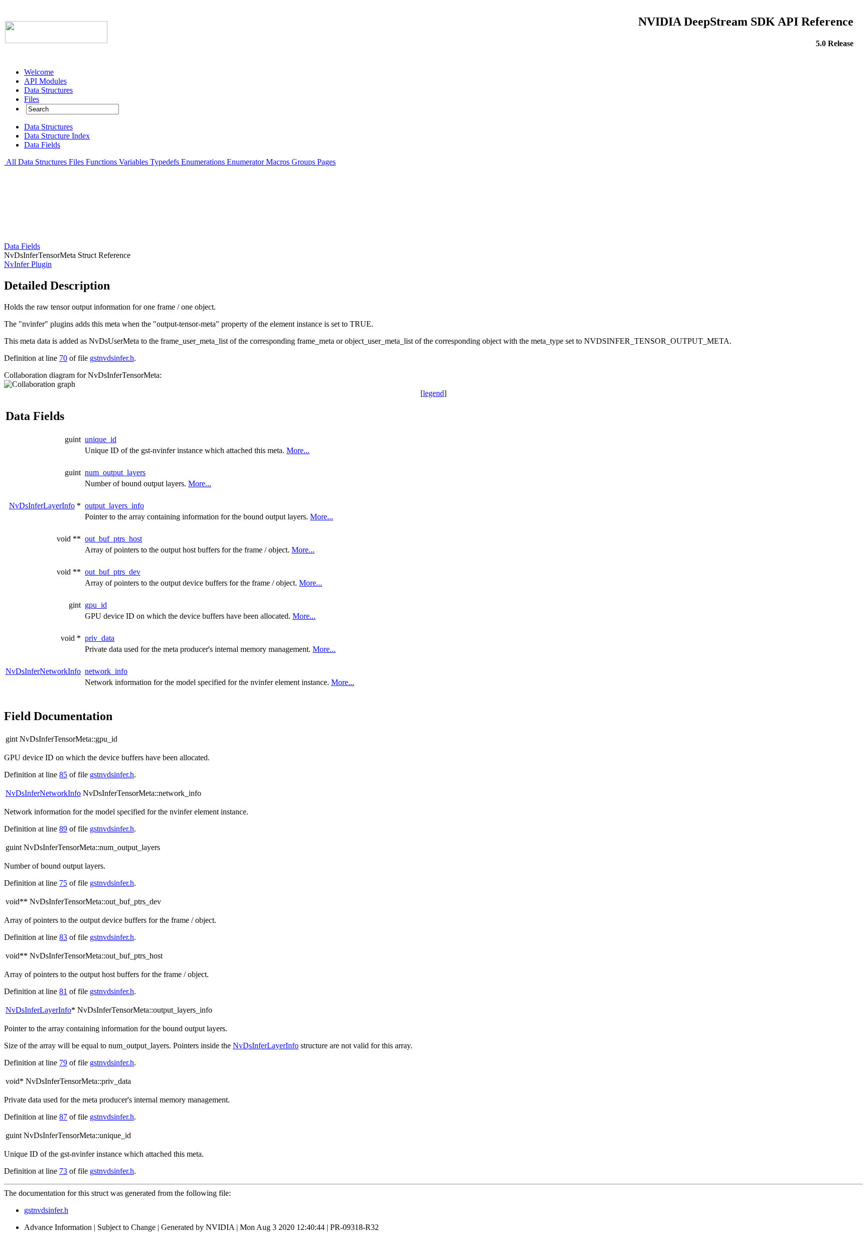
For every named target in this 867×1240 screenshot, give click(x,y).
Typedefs (164, 162)
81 (63, 991)
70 (63, 358)
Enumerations (203, 162)
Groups (303, 162)
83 (63, 937)
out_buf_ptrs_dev (112, 572)
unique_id (100, 439)
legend (433, 393)
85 (63, 774)
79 (63, 1062)
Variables (133, 162)
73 (63, 1171)
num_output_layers (115, 472)
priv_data (99, 638)
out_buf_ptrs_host (113, 538)
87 (63, 1117)
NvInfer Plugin (28, 264)
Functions (101, 162)
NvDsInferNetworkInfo (43, 671)
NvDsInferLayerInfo (42, 505)
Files (76, 162)
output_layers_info (114, 505)
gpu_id (96, 605)
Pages (326, 162)
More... (298, 450)
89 (63, 828)
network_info (106, 671)
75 (63, 883)
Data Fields (22, 246)
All (11, 162)
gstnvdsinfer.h (112, 358)
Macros (278, 162)
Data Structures (42, 162)
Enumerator (245, 162)
